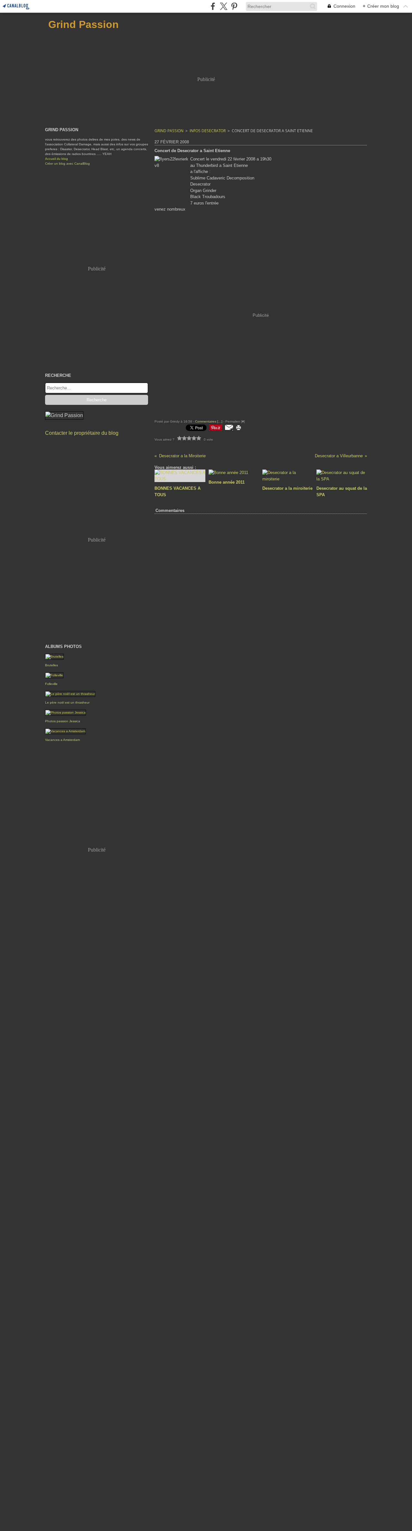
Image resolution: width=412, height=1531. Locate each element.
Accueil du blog (56, 158)
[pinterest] (234, 6)
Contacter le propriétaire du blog (81, 433)
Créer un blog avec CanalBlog (67, 163)
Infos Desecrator (208, 130)
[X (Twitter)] (224, 6)
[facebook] (213, 6)
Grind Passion (168, 130)
